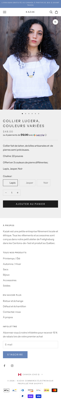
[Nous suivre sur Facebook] (4, 365)
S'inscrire (15, 354)
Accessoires (9, 280)
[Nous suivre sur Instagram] (12, 365)
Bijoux (6, 274)
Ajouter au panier (30, 204)
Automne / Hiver (12, 263)
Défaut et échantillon (14, 306)
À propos (8, 317)
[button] (30, 134)
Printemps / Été (11, 258)
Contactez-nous (12, 311)
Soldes (6, 285)
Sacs (5, 269)
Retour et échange (13, 300)
